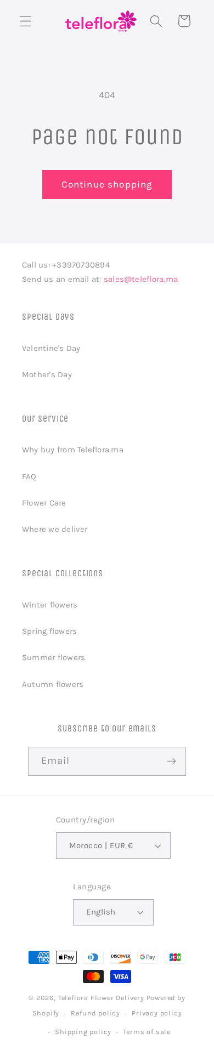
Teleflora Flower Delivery (101, 997)
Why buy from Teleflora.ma (72, 450)
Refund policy (95, 1013)
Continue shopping (107, 184)
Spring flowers (49, 631)
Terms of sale (146, 1031)
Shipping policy (83, 1031)
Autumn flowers (52, 684)
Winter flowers (49, 605)
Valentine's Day (51, 348)
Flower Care (44, 503)
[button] (26, 21)
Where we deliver (55, 529)
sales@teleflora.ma (141, 279)
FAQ (29, 476)
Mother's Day (47, 374)
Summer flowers (53, 657)
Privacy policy (157, 1013)
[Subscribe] (172, 761)
